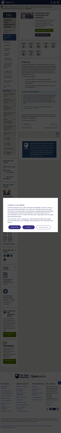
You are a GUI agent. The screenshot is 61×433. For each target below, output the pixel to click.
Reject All (28, 227)
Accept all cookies (14, 227)
